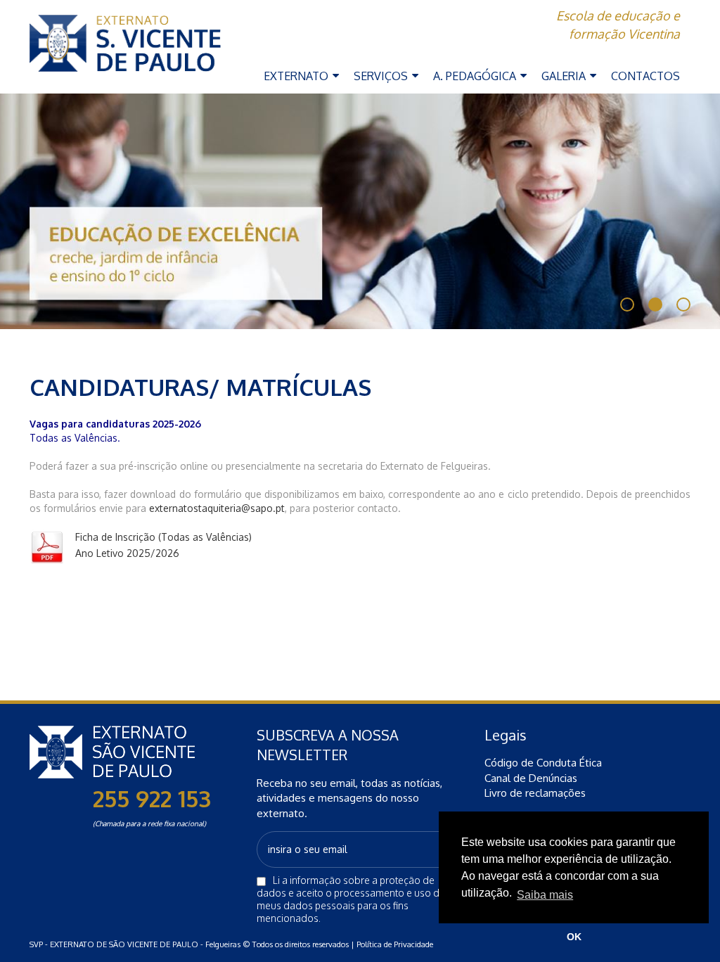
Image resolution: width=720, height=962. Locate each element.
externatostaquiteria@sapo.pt (217, 508)
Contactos (645, 76)
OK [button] (574, 936)
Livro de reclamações (535, 793)
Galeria (565, 76)
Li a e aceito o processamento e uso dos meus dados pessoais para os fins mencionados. (354, 899)
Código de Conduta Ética (543, 762)
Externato (297, 76)
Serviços (382, 76)
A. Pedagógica (476, 76)
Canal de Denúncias (530, 778)
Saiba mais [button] (545, 895)
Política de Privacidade (394, 944)
